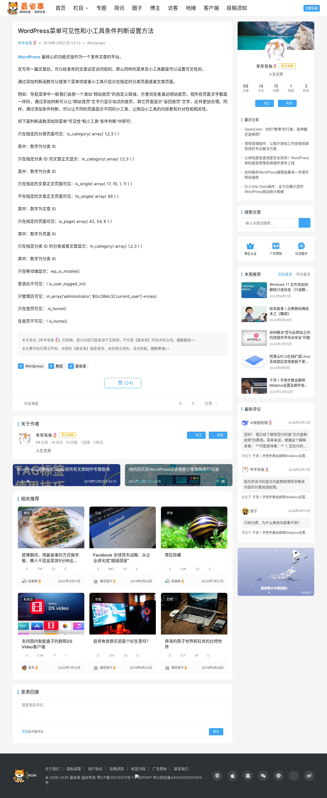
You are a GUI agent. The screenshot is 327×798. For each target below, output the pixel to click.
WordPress (29, 56)
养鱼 (170, 513)
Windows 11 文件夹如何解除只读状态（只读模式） (289, 289)
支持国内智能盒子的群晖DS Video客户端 (47, 644)
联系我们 (181, 769)
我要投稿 (312, 8)
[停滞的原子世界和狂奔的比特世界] (194, 613)
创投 (98, 599)
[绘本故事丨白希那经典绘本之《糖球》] (254, 314)
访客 (173, 8)
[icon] (217, 776)
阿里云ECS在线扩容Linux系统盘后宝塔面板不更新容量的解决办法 (290, 361)
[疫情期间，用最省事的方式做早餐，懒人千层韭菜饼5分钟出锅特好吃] (51, 527)
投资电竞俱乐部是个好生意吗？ (121, 641)
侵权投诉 (184, 340)
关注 (198, 435)
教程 (59, 366)
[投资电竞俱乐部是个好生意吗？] (122, 613)
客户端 (211, 8)
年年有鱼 (25, 43)
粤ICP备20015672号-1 (115, 777)
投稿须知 (237, 8)
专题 (101, 8)
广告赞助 (160, 769)
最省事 (80, 366)
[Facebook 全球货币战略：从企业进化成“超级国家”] (122, 527)
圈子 (137, 8)
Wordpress (96, 43)
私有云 (28, 599)
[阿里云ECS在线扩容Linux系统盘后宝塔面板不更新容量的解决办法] (254, 362)
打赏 (204, 402)
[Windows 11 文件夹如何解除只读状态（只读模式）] (254, 290)
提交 (216, 732)
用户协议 (95, 769)
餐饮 (27, 513)
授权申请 (158, 348)
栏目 (78, 8)
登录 (25, 732)
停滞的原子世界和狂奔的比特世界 (193, 644)
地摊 (191, 8)
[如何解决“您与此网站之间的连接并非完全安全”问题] (254, 338)
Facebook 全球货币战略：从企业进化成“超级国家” (121, 557)
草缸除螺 (173, 554)
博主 (155, 8)
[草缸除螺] (194, 527)
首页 (60, 8)
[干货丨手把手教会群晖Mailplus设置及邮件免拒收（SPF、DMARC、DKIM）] (254, 386)
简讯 (119, 8)
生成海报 (30, 403)
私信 (220, 435)
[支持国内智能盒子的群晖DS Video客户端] (51, 613)
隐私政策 (74, 769)
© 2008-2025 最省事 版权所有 (70, 777)
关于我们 (52, 769)
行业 (98, 513)
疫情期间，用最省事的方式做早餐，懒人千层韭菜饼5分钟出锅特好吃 (50, 558)
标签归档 (138, 769)
